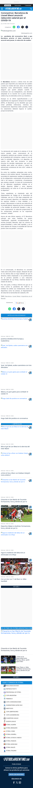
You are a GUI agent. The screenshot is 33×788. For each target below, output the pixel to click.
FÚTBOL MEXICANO (11, 744)
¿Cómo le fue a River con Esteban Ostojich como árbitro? (15, 474)
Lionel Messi (16, 296)
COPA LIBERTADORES (12, 711)
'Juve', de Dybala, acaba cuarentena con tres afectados (16, 366)
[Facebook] (14, 782)
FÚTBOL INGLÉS (10, 747)
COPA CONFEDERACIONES (13, 702)
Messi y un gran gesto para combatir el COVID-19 (14, 393)
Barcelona (8, 296)
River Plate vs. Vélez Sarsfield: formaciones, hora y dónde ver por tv (23, 669)
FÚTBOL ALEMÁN (11, 724)
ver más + (16, 677)
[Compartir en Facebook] (18, 27)
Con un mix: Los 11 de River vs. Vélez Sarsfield (13, 580)
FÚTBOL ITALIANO (11, 750)
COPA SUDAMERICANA (12, 715)
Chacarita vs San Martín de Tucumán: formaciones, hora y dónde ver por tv (14, 649)
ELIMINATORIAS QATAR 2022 (14, 705)
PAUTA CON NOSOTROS (16, 774)
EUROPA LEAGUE (11, 721)
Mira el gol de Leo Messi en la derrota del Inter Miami (15, 447)
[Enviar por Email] (26, 27)
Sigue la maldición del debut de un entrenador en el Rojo (13, 554)
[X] (17, 782)
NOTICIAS (7, 5)
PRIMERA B (9, 699)
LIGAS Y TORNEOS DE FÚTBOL (12, 682)
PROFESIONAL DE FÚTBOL (13, 692)
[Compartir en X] (22, 27)
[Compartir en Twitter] (18, 309)
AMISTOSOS (9, 708)
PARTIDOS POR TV (11, 689)
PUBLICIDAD (28, 5)
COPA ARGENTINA (11, 695)
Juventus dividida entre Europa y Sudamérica (12, 340)
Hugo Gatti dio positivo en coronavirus (14, 418)
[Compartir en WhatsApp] (14, 27)
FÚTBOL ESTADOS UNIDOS (13, 737)
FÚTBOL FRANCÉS (11, 741)
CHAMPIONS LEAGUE (12, 718)
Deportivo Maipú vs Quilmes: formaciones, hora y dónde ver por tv (16, 527)
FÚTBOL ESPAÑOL (11, 734)
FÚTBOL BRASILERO (11, 728)
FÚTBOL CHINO (10, 731)
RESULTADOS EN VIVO (12, 686)
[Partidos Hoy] (20, 782)
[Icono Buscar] (31, 8)
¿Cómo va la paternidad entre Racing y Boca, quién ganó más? (22, 659)
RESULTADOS (18, 5)
